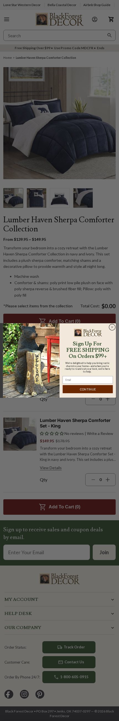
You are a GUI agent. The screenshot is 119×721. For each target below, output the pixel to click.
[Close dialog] (112, 327)
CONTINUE (88, 389)
